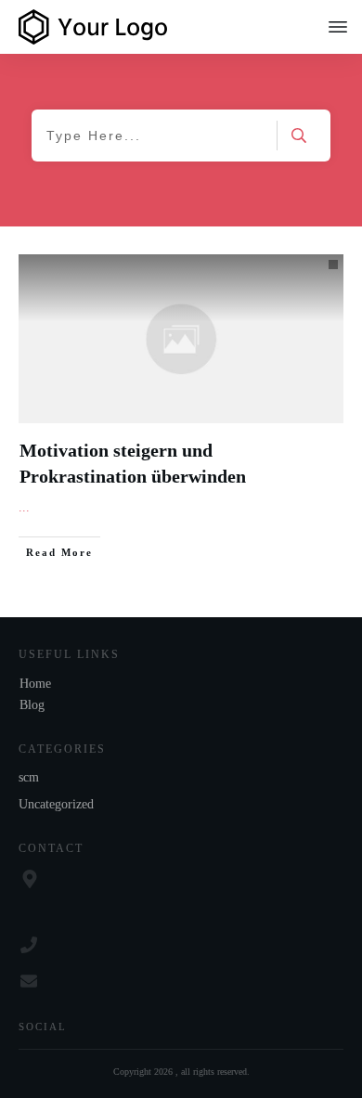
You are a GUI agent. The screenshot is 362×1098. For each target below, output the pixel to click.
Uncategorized (56, 804)
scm (29, 777)
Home (35, 684)
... (24, 507)
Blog (32, 705)
